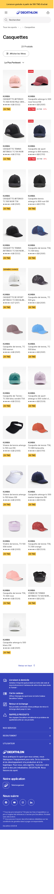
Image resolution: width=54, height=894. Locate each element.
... (20, 27)
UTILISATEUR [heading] (9, 732)
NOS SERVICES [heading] (9, 716)
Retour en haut (25, 665)
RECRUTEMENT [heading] (10, 724)
